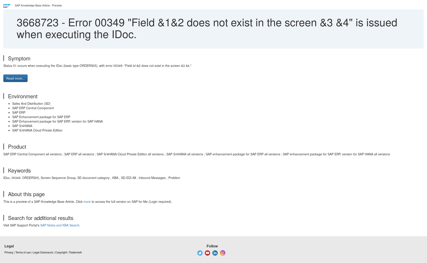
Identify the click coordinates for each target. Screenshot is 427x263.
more (87, 201)
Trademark (75, 252)
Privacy (8, 252)
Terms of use (23, 252)
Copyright (61, 252)
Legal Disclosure (43, 252)
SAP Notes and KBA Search (59, 225)
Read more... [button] (15, 78)
